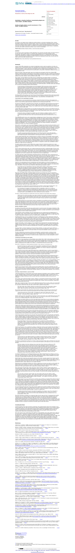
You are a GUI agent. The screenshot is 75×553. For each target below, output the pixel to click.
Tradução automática (51, 23)
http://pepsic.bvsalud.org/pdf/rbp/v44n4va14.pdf (23, 486)
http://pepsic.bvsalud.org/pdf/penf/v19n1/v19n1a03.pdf (24, 512)
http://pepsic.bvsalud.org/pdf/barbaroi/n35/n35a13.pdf (32, 509)
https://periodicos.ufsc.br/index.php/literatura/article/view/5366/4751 (44, 516)
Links (43, 425)
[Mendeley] (47, 30)
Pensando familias (20, 10)
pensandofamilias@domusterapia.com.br (37, 552)
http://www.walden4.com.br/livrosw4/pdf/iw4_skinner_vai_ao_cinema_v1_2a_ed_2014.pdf (30, 445)
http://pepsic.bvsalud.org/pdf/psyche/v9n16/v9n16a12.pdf (47, 473)
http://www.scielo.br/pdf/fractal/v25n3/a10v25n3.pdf (44, 503)
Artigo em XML (50, 18)
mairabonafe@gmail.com (22, 534)
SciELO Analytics (50, 14)
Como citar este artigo (51, 21)
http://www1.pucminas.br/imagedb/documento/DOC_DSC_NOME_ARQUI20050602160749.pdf (31, 489)
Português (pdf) (50, 17)
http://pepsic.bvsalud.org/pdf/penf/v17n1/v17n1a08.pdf (41, 432)
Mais (49, 30)
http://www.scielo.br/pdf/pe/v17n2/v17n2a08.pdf (23, 506)
